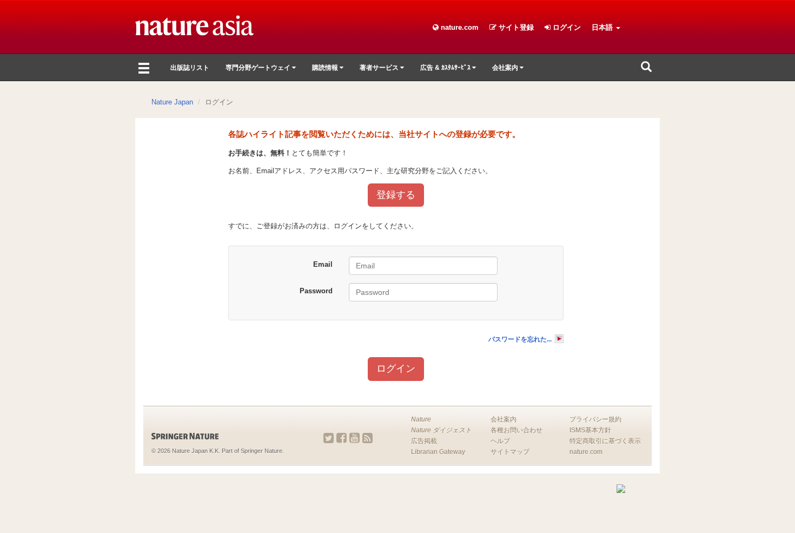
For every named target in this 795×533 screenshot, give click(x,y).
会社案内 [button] (506, 67)
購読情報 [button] (326, 67)
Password (316, 291)
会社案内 (503, 419)
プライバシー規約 (595, 419)
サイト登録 (515, 27)
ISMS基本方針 (590, 430)
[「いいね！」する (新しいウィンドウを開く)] (341, 438)
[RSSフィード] (367, 438)
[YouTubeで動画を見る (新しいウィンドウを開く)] (354, 438)
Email (323, 264)
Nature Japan (172, 102)
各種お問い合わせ (516, 430)
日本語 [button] (603, 27)
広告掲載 (424, 441)
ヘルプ (500, 441)
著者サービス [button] (380, 67)
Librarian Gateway (438, 452)
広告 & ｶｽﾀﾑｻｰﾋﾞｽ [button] (446, 67)
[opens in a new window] (202, 436)
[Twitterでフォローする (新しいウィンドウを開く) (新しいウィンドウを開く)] (328, 438)
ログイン (566, 27)
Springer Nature (261, 451)
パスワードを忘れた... (520, 339)
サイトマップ (510, 452)
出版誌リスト (189, 67)
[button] (646, 67)
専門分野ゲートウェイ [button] (259, 67)
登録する (395, 194)
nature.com (459, 27)
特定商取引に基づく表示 (605, 441)
